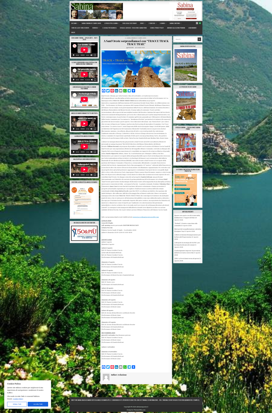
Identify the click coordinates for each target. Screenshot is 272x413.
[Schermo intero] (95, 55)
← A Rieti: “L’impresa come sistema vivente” (115, 391)
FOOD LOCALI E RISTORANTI (130, 23)
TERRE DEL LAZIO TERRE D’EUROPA (80, 28)
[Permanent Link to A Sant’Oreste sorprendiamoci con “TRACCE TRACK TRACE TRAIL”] (136, 68)
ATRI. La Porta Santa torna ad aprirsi (186, 258)
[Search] (197, 23)
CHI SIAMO (74, 23)
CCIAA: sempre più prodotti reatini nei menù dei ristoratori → (151, 389)
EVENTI (142, 23)
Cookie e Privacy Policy (157, 28)
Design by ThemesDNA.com (136, 410)
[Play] (74, 55)
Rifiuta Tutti (17, 404)
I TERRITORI (152, 23)
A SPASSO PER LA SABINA (111, 23)
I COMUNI (162, 23)
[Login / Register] (200, 23)
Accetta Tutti (37, 404)
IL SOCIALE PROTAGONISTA (109, 28)
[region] (27, 394)
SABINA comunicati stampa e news (91, 23)
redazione (131, 47)
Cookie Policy (18, 399)
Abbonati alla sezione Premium (176, 28)
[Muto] (91, 55)
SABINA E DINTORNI (175, 23)
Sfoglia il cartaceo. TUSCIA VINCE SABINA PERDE (133, 28)
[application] (84, 49)
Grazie (73, 32)
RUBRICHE (95, 28)
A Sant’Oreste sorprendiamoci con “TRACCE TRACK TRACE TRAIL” (136, 42)
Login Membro (192, 28)
